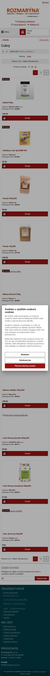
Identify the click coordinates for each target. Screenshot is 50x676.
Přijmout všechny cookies (25, 366)
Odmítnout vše (25, 360)
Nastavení (25, 355)
